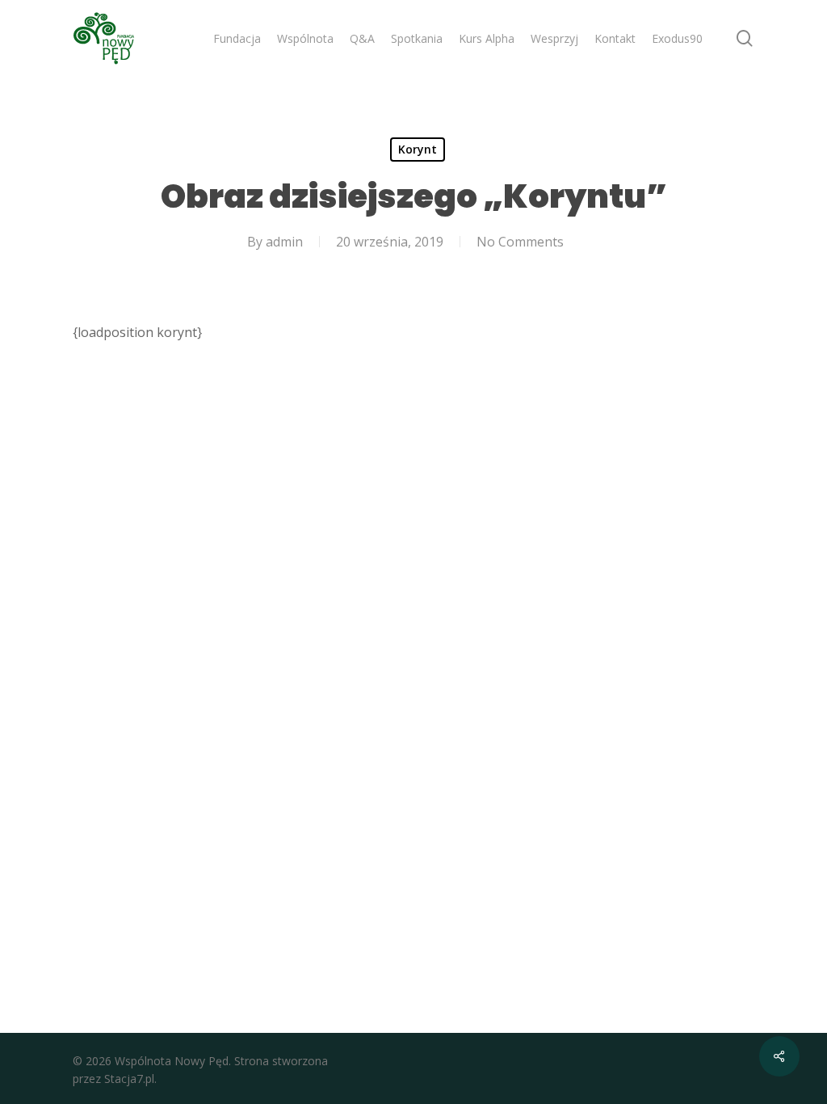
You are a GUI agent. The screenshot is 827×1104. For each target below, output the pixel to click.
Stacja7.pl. (130, 1078)
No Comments (520, 242)
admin (284, 242)
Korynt (417, 149)
